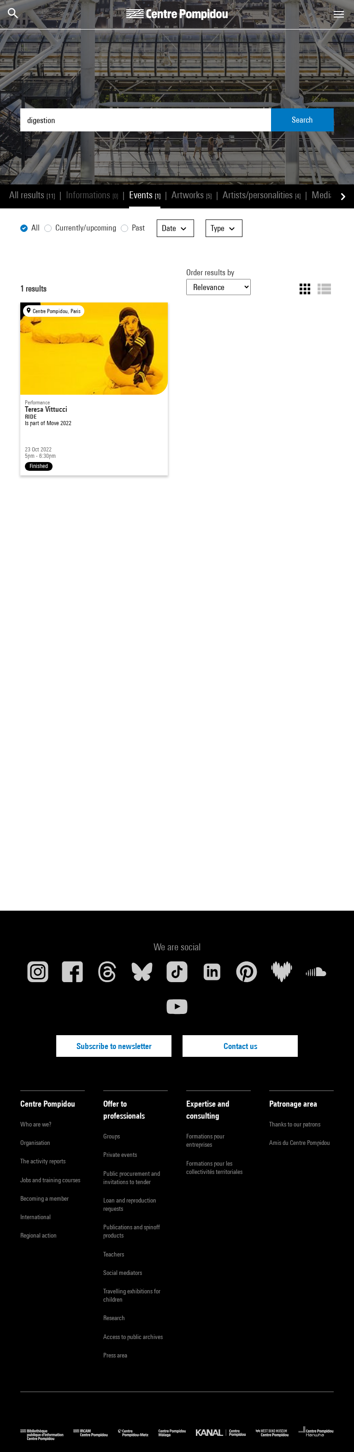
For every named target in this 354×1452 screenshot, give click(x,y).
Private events (120, 1154)
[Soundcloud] (316, 975)
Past (138, 227)
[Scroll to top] (332, 1430)
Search (302, 119)
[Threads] (107, 975)
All (35, 227)
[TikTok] (177, 975)
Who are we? (35, 1124)
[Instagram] (37, 975)
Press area (115, 1355)
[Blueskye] (142, 975)
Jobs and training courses (50, 1180)
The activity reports (42, 1161)
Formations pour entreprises (205, 1140)
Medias (329, 195)
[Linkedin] (212, 975)
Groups (111, 1136)
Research (114, 1318)
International (35, 1217)
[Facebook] (72, 975)
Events (144, 195)
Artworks (191, 195)
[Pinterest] (246, 975)
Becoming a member (44, 1198)
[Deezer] (281, 975)
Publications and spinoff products (131, 1231)
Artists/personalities (262, 195)
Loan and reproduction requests (129, 1204)
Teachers (113, 1254)
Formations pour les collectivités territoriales (214, 1167)
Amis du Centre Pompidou (299, 1142)
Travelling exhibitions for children (131, 1295)
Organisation (35, 1142)
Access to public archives (133, 1336)
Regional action (38, 1235)
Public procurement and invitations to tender (131, 1177)
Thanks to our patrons (294, 1124)
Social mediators (122, 1272)
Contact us (240, 1046)
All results (32, 195)
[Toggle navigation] (339, 14)
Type (218, 228)
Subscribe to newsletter (114, 1046)
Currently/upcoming (85, 227)
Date (170, 228)
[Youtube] (177, 1010)
